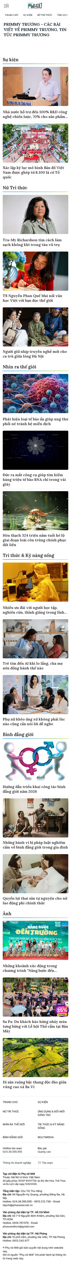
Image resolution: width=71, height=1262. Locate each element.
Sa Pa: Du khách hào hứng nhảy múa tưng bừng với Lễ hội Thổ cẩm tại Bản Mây (35, 1026)
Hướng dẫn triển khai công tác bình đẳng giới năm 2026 (34, 789)
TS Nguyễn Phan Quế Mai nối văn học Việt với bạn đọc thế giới (32, 298)
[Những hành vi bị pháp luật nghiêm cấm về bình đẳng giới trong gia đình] (35, 817)
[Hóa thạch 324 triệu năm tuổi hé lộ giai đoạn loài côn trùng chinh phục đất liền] (35, 510)
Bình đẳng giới (18, 734)
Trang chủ (11, 15)
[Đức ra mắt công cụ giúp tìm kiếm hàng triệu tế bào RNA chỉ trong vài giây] (35, 450)
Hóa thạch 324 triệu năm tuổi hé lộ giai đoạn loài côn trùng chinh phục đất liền (34, 540)
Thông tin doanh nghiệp (17, 1162)
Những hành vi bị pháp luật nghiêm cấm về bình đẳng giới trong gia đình (35, 844)
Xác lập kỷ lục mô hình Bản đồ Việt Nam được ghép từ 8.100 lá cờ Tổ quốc (33, 172)
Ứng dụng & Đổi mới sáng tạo (51, 1113)
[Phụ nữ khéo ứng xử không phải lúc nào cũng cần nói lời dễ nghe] (35, 694)
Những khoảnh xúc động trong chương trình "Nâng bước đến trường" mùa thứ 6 (30, 970)
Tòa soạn (47, 1162)
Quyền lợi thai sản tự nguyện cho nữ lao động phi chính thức (35, 900)
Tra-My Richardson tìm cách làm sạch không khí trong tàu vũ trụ (32, 242)
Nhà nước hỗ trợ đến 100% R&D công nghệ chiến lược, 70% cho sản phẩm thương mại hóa (35, 117)
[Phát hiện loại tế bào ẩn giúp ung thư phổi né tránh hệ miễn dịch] (35, 393)
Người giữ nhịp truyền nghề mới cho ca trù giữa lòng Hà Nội (35, 353)
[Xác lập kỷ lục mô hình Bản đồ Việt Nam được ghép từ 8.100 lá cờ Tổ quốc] (35, 143)
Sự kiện (27, 15)
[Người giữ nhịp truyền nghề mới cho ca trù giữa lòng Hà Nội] (35, 326)
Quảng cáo (44, 1151)
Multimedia (46, 1137)
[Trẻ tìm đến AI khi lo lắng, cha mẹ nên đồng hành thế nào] (35, 638)
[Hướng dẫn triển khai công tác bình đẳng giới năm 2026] (35, 761)
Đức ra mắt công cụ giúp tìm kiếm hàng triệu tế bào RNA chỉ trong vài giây (34, 479)
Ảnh (7, 913)
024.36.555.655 (12, 1151)
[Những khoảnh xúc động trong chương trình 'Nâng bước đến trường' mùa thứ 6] (35, 940)
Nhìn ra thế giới (19, 367)
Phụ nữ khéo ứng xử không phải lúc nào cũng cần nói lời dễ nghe (34, 721)
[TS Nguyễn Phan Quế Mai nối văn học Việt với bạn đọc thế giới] (35, 271)
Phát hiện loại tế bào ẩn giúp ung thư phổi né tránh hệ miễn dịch (35, 421)
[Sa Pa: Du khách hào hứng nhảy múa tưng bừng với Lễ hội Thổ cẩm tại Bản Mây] (35, 997)
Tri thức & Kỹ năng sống (28, 555)
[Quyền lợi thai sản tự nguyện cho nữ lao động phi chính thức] (35, 873)
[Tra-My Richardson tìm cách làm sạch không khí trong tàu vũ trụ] (35, 214)
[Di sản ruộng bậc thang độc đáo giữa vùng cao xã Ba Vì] (35, 1057)
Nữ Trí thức (44, 15)
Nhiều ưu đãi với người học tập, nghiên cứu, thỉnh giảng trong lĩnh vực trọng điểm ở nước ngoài (33, 612)
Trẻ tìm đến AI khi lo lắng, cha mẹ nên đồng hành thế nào (33, 665)
